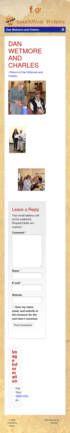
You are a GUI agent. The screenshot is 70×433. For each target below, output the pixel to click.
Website (17, 294)
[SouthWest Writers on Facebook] (30, 11)
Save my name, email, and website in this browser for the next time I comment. (25, 312)
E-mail (16, 282)
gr (38, 10)
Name (15, 270)
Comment (19, 232)
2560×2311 (22, 396)
